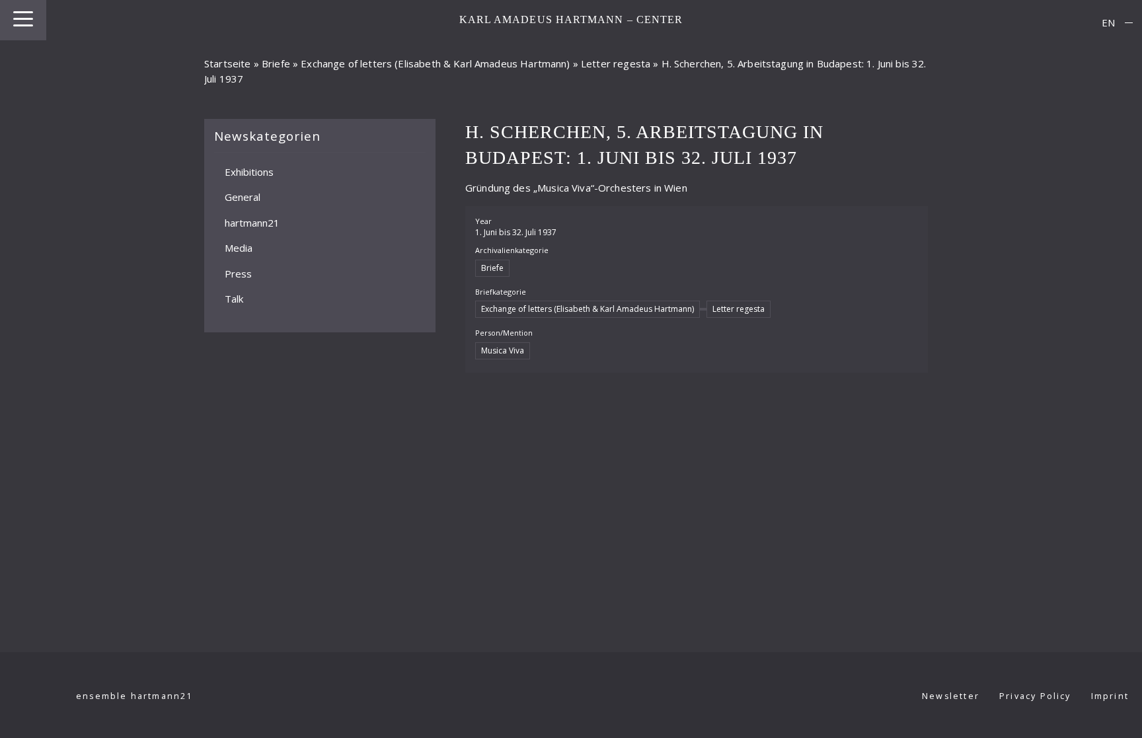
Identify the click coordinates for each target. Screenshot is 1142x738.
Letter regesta (615, 63)
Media (238, 247)
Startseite (227, 63)
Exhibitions (249, 171)
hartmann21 (252, 222)
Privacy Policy (1035, 696)
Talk (234, 298)
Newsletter (950, 696)
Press (238, 273)
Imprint (1110, 696)
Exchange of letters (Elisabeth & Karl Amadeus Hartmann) (435, 63)
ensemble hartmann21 (134, 696)
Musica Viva (502, 350)
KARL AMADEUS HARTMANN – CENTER (571, 19)
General (242, 196)
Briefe (276, 63)
